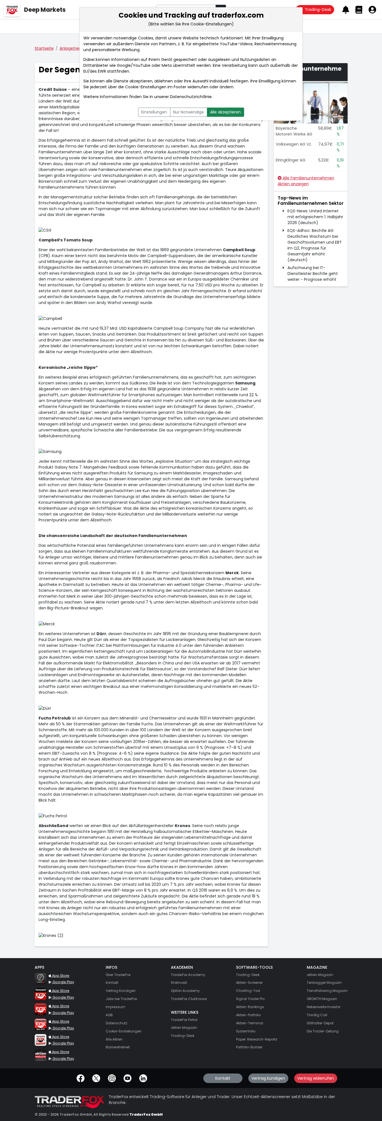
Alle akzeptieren (225, 112)
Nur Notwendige (188, 112)
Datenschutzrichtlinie (191, 96)
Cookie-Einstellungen (145, 87)
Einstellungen (154, 112)
